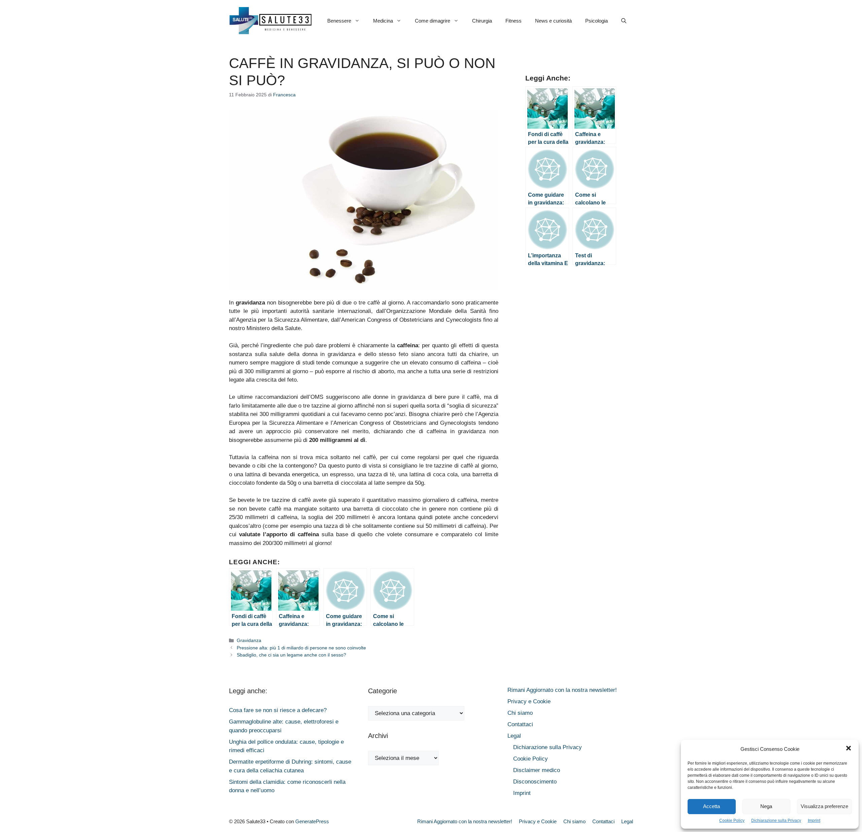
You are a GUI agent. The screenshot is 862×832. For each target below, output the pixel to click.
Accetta (711, 806)
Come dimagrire (432, 21)
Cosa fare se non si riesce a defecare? (278, 710)
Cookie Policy (731, 820)
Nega (766, 806)
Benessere (339, 21)
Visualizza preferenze (824, 806)
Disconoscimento (535, 781)
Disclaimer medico (536, 770)
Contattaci (520, 724)
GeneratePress (312, 821)
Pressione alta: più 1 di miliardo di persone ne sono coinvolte (301, 647)
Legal (514, 736)
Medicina (383, 21)
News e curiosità (553, 21)
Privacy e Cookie (529, 701)
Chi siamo (520, 713)
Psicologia (596, 21)
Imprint (814, 820)
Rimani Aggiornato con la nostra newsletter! (562, 690)
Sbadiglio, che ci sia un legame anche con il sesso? (291, 655)
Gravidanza (249, 640)
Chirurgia (482, 21)
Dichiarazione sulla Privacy (776, 820)
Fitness (513, 21)
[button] (848, 749)
